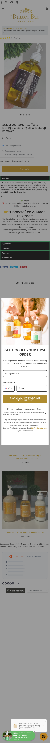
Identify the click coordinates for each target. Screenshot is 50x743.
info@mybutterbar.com (39, 428)
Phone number (9, 382)
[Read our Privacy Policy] (45, 413)
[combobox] (9, 388)
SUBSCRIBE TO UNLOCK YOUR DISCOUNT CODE (25, 399)
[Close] (46, 301)
